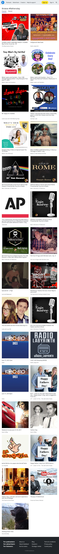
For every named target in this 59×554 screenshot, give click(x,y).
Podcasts (8, 2)
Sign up (45, 2)
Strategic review (36, 546)
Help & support (31, 2)
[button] (56, 2)
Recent (10, 11)
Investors (34, 544)
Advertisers (16, 2)
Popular (4, 11)
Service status (23, 546)
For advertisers (9, 544)
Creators (23, 2)
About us (22, 542)
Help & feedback (24, 544)
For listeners (8, 546)
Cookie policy (48, 546)
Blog (33, 542)
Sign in (52, 2)
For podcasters (9, 542)
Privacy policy (48, 544)
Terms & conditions (50, 542)
